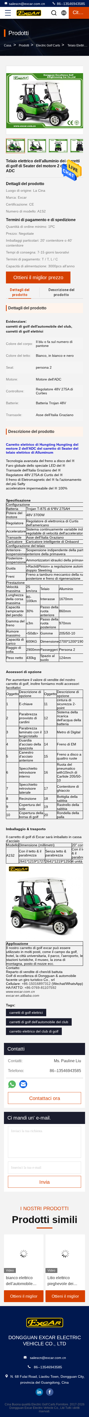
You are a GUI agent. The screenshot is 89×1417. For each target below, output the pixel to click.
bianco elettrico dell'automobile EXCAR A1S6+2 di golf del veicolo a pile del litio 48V (22, 1281)
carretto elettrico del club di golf (33, 1031)
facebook (49, 1392)
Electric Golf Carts (48, 45)
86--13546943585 (70, 4)
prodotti (24, 45)
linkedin (39, 1392)
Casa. (8, 45)
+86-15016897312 (36, 984)
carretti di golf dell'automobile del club (38, 1022)
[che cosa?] (12, 1084)
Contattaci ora (44, 1098)
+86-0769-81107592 (40, 988)
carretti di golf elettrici (26, 1013)
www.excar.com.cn (20, 992)
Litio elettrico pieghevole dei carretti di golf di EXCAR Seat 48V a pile (64, 1281)
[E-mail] (23, 1084)
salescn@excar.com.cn (27, 4)
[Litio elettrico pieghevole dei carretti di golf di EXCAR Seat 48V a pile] (65, 1253)
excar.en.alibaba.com (22, 995)
